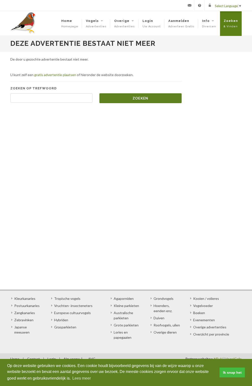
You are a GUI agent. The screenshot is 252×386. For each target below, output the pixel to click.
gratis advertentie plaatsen (55, 75)
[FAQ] (200, 5)
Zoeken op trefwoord (33, 88)
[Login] (210, 5)
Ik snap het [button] (232, 372)
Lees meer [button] (81, 378)
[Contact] (189, 5)
